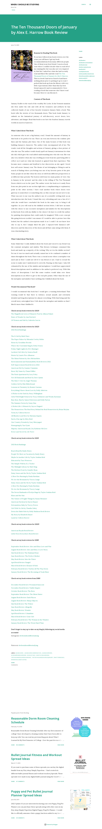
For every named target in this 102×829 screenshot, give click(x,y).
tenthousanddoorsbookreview (86, 74)
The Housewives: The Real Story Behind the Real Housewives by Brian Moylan (40, 409)
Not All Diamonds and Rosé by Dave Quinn (27, 378)
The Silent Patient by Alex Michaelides (25, 358)
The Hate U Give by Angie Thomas (24, 381)
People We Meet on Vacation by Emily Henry (27, 454)
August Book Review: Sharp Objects (24, 601)
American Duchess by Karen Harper (24, 502)
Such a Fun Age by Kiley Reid (22, 419)
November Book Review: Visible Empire (25, 588)
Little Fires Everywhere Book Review (24, 534)
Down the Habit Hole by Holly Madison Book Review (30, 511)
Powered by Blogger (52, 824)
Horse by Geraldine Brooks (21, 343)
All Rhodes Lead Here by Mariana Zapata (26, 416)
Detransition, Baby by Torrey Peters (24, 505)
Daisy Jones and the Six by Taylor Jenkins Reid (28, 473)
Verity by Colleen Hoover (20, 413)
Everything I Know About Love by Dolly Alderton (29, 390)
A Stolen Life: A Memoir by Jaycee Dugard (26, 406)
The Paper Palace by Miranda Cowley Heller (27, 339)
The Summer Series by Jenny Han (23, 403)
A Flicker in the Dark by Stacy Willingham (27, 394)
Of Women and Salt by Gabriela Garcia (25, 320)
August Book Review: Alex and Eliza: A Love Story (29, 550)
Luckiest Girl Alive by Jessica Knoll (24, 352)
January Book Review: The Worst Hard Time (27, 623)
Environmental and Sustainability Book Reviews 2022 (31, 362)
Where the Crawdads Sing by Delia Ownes (27, 346)
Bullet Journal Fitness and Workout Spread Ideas (36, 757)
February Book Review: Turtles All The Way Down (29, 569)
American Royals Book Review (22, 531)
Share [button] (80, 51)
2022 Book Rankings (18, 330)
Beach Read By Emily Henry (21, 451)
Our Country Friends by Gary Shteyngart (26, 422)
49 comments (20, 818)
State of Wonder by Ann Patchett (23, 317)
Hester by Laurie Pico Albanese (23, 355)
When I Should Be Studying (25, 4)
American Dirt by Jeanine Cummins (24, 368)
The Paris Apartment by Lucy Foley (24, 374)
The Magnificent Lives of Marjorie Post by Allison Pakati (32, 314)
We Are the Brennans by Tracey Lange (25, 480)
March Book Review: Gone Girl (22, 617)
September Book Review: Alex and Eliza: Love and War (31, 546)
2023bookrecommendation (86, 62)
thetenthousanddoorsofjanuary (87, 76)
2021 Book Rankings (18, 444)
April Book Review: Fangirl (21, 562)
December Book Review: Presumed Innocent (27, 585)
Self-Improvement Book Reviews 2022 (25, 365)
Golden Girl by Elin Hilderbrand (23, 384)
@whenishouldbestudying (29, 636)
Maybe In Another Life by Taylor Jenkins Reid (28, 457)
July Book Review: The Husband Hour (25, 553)
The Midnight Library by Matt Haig (24, 467)
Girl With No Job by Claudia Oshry (24, 508)
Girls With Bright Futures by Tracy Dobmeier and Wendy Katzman (36, 397)
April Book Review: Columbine (22, 613)
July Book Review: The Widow (22, 604)
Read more (61, 745)
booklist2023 (82, 69)
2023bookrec (82, 60)
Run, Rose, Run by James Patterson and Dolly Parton (30, 400)
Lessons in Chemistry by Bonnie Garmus (26, 387)
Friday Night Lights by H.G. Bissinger (25, 349)
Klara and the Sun (17, 495)
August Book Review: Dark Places (23, 597)
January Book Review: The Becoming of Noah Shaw (30, 572)
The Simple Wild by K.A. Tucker (23, 464)
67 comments (20, 781)
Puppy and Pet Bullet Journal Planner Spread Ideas (32, 793)
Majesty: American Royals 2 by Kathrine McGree (29, 429)
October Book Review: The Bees (23, 591)
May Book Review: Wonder (21, 610)
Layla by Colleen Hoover (20, 518)
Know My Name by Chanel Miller (23, 371)
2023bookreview (83, 65)
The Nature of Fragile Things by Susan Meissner (29, 499)
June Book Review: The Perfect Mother (25, 556)
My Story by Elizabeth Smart (22, 515)
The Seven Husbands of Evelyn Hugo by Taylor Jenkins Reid (33, 492)
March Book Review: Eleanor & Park (24, 566)
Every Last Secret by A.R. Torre (22, 432)
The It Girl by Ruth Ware (20, 336)
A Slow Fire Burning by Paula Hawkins (25, 476)
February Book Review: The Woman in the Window (30, 620)
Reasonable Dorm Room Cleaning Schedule (35, 720)
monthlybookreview (84, 71)
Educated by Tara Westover (21, 460)
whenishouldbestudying (85, 80)
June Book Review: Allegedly (21, 607)
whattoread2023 (83, 78)
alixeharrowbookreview (85, 67)
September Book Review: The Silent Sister (26, 594)
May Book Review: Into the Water (23, 559)
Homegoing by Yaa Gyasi (20, 425)
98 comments (20, 745)
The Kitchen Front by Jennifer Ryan (24, 470)
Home (13, 10)
